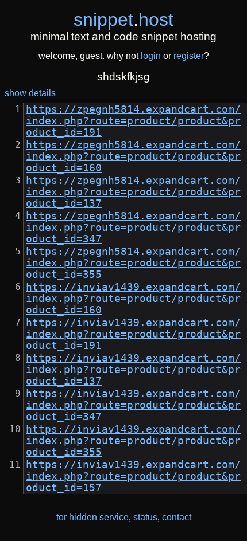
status (145, 517)
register (188, 56)
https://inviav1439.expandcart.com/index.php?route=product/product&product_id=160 (133, 298)
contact (176, 517)
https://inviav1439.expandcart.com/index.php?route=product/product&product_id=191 (133, 334)
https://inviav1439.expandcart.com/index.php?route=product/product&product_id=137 (133, 369)
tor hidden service (92, 517)
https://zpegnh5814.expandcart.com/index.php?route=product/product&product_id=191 (133, 121)
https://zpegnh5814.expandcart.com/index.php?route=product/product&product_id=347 (133, 227)
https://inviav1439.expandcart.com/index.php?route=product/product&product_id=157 (133, 476)
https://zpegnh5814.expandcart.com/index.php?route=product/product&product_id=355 (133, 263)
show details (30, 93)
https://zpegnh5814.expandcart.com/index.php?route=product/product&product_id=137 (133, 192)
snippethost (123, 19)
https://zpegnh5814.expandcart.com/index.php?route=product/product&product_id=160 (133, 156)
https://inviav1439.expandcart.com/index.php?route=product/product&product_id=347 (133, 405)
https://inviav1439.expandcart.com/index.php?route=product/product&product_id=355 (133, 441)
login (151, 56)
